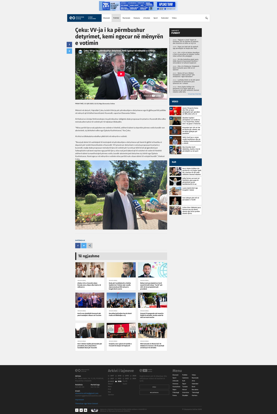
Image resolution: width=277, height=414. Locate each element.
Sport (156, 18)
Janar (110, 381)
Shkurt (110, 384)
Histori (184, 389)
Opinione (185, 378)
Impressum (79, 400)
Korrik (125, 381)
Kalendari (164, 18)
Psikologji (176, 392)
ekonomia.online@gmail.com (86, 393)
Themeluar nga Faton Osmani (86, 403)
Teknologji (195, 392)
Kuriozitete (176, 386)
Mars (110, 386)
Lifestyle (146, 18)
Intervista (185, 392)
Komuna (137, 18)
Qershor (111, 394)
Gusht (125, 384)
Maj (109, 392)
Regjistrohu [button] (154, 392)
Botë (193, 386)
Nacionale (126, 18)
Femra (175, 395)
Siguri (184, 383)
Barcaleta (195, 389)
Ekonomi (106, 18)
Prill (109, 389)
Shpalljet (185, 395)
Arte (193, 380)
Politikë (116, 18)
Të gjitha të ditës (194, 94)
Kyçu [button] (154, 387)
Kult (183, 380)
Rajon (174, 389)
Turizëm (185, 386)
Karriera (194, 395)
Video (174, 18)
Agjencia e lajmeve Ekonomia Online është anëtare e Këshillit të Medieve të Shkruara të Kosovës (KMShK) (123, 410)
